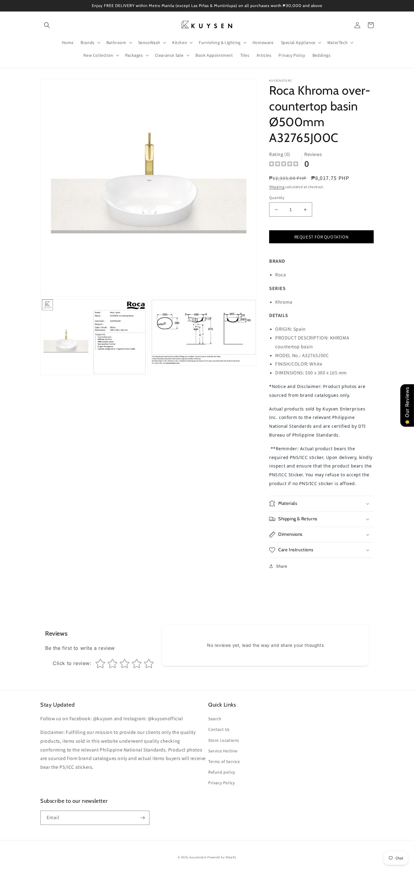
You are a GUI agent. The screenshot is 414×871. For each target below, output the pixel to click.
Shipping (277, 186)
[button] (47, 25)
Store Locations (223, 740)
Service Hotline (223, 751)
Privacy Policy (221, 782)
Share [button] (281, 566)
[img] (283, 164)
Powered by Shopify (221, 857)
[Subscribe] (142, 818)
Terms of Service (224, 761)
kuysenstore (198, 857)
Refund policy (221, 772)
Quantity (276, 197)
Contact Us (219, 729)
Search (215, 718)
